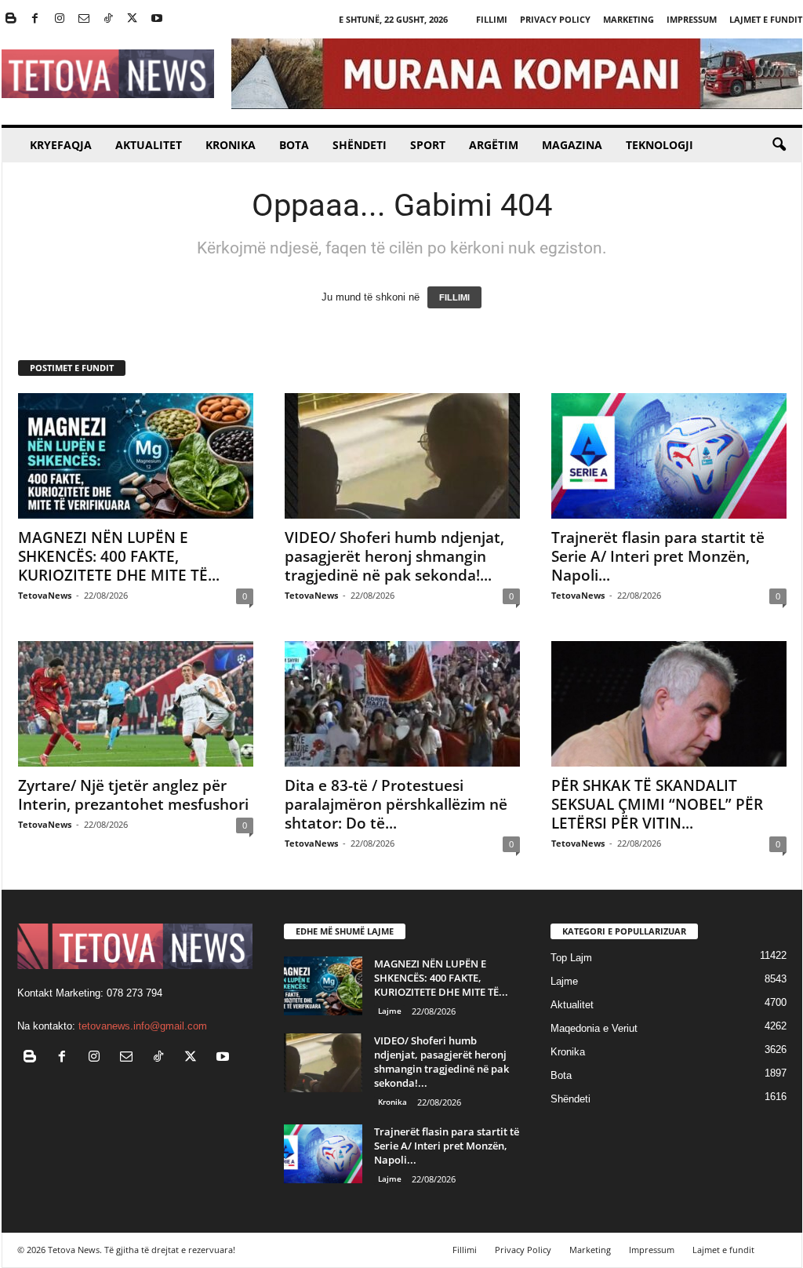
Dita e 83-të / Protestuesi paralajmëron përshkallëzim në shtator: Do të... (396, 804)
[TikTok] (108, 19)
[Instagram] (59, 19)
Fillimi (491, 19)
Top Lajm (571, 958)
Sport (427, 144)
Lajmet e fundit (765, 19)
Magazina (572, 144)
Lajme (390, 1010)
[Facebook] (35, 19)
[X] (132, 19)
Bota (294, 144)
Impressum (692, 19)
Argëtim (493, 144)
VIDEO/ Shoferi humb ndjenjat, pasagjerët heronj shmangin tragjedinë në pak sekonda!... (394, 556)
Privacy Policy (555, 19)
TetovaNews (44, 595)
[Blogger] (11, 19)
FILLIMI (454, 297)
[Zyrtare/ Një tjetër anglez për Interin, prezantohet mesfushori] (135, 704)
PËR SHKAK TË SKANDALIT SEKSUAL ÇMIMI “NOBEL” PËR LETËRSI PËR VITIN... (657, 804)
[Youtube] (156, 19)
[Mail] (83, 19)
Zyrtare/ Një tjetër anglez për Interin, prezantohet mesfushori (133, 794)
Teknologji (659, 144)
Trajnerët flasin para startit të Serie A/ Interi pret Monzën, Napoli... (658, 556)
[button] (778, 145)
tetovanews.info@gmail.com (142, 1026)
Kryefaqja (61, 144)
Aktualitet (148, 144)
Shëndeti (359, 144)
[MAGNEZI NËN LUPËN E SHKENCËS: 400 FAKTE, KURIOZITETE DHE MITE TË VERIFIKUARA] (135, 456)
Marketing (628, 19)
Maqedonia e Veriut (594, 1028)
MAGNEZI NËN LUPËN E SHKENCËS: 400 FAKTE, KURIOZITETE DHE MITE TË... (119, 556)
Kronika (230, 144)
